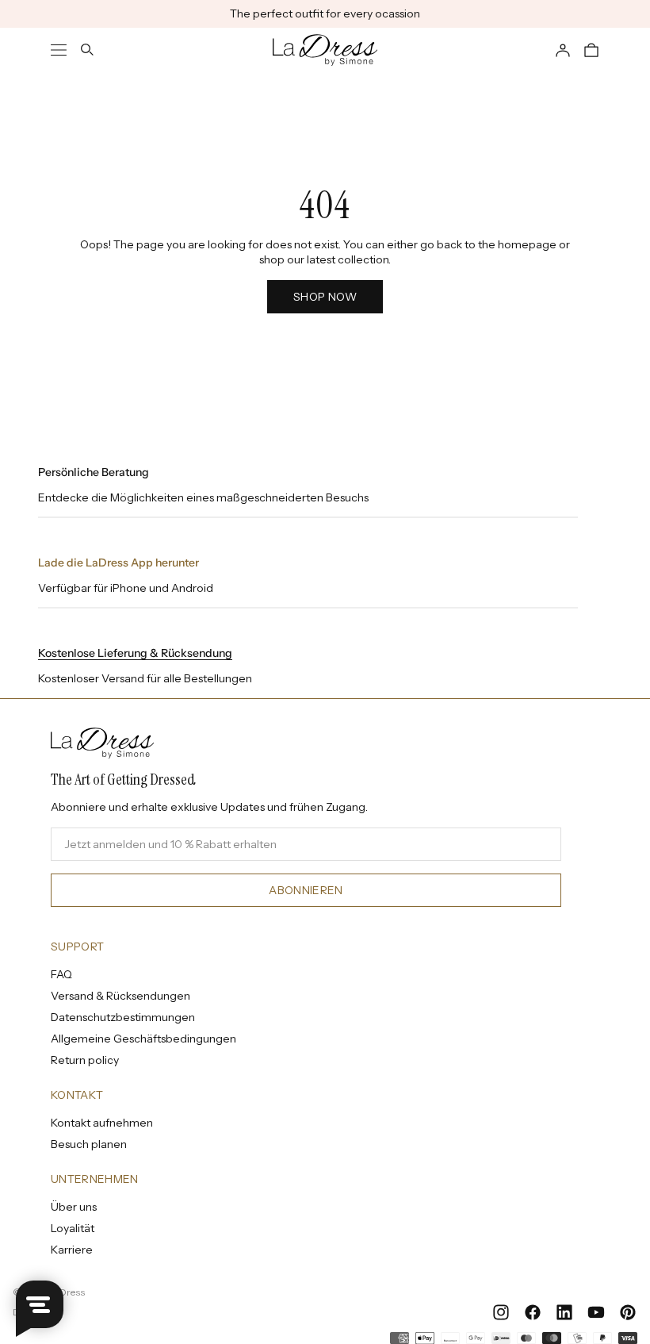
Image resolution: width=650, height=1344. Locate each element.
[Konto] (563, 50)
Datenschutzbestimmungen (123, 1017)
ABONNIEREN (306, 890)
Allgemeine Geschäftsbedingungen (143, 1038)
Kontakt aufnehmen (102, 1123)
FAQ (61, 974)
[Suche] (87, 50)
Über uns (74, 1207)
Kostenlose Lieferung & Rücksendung (135, 653)
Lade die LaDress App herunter (118, 562)
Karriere (72, 1249)
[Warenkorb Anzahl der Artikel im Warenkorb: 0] (591, 50)
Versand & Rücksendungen (120, 996)
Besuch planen (89, 1144)
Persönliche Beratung (93, 472)
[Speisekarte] (59, 50)
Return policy (85, 1060)
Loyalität (72, 1228)
